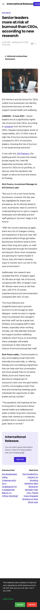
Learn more (8, 599)
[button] (3, 4)
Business (6, 13)
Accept (20, 604)
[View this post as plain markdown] (32, 43)
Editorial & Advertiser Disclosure (16, 57)
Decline (32, 604)
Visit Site (20, 459)
